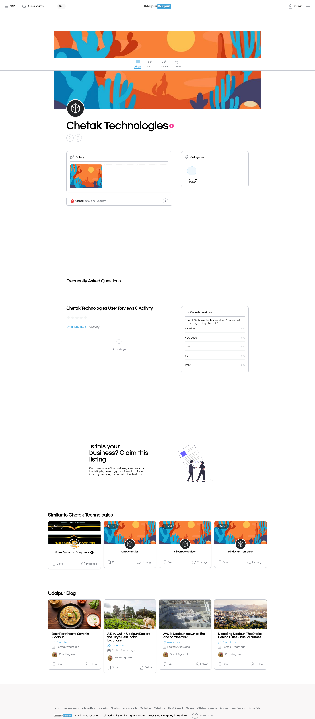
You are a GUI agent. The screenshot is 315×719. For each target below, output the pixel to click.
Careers (190, 708)
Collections (159, 708)
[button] (307, 6)
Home (56, 708)
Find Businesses (71, 708)
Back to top (206, 715)
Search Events (130, 708)
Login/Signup (238, 708)
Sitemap (224, 708)
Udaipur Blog (88, 708)
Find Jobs (103, 708)
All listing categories (207, 708)
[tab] (76, 327)
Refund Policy (254, 708)
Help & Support (175, 708)
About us (115, 708)
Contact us (145, 708)
